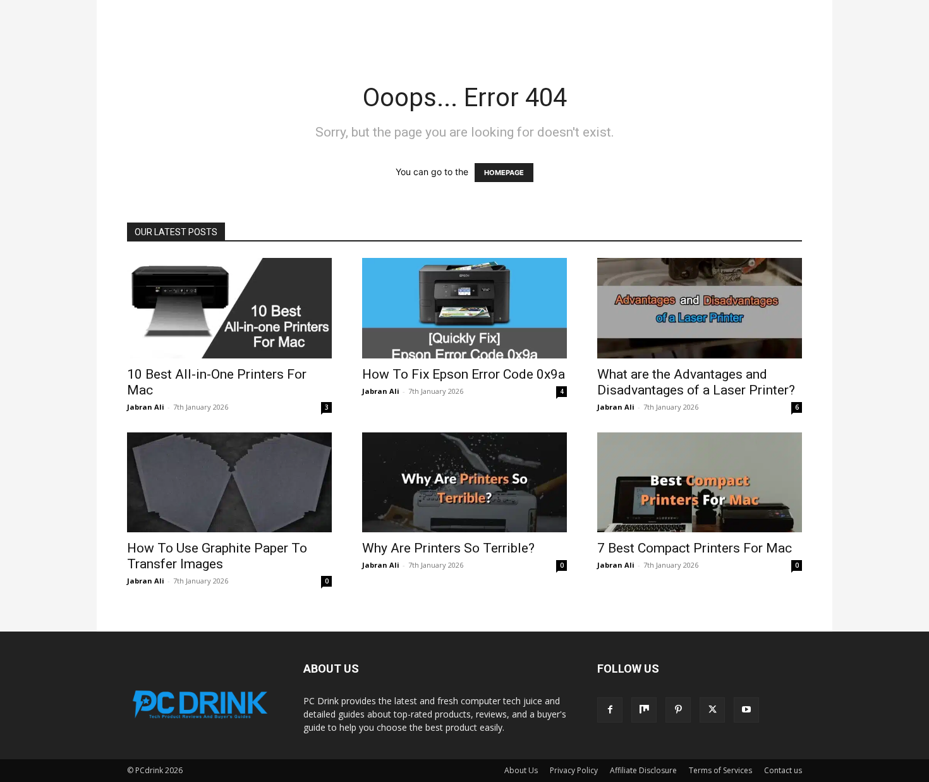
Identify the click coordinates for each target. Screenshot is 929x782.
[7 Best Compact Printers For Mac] (699, 482)
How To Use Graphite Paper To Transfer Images (217, 556)
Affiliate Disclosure (643, 770)
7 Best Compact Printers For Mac (694, 548)
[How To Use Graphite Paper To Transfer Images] (229, 482)
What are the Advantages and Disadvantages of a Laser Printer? (696, 382)
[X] (712, 710)
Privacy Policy (574, 770)
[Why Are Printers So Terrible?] (464, 482)
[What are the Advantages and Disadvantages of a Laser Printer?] (699, 308)
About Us (521, 770)
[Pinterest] (678, 710)
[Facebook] (609, 710)
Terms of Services (720, 770)
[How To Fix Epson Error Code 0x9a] (464, 308)
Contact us (783, 770)
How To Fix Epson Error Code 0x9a (463, 374)
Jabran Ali (145, 407)
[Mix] (644, 710)
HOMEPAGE (504, 172)
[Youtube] (746, 710)
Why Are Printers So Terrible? (448, 548)
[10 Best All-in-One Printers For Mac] (229, 308)
